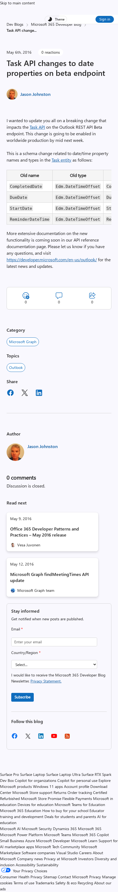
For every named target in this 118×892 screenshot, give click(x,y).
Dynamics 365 (65, 828)
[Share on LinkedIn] (39, 393)
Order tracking (80, 792)
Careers (85, 852)
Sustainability (47, 864)
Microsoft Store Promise (41, 798)
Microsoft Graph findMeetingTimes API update (49, 577)
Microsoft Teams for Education (80, 804)
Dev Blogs (15, 24)
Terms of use (23, 882)
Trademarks (44, 882)
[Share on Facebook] (10, 393)
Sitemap (50, 876)
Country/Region (26, 652)
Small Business (12, 840)
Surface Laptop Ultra (63, 774)
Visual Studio (67, 852)
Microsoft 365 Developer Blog (56, 24)
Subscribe (22, 696)
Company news (30, 858)
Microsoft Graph (22, 341)
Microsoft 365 (90, 828)
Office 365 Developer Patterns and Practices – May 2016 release (44, 532)
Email (17, 629)
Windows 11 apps (48, 786)
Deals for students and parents (70, 816)
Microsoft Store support (32, 792)
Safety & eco (66, 882)
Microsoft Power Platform (21, 834)
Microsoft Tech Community (57, 846)
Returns (60, 792)
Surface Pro (9, 774)
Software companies (38, 852)
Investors (86, 858)
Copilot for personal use (77, 780)
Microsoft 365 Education (20, 810)
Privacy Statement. (45, 681)
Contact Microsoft (73, 876)
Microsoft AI (10, 828)
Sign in (104, 19)
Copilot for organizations (35, 780)
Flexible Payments (77, 798)
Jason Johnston (35, 94)
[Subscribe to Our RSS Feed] (67, 738)
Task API (37, 127)
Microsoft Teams (57, 834)
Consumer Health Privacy (21, 876)
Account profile (76, 786)
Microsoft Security (37, 828)
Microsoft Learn (84, 840)
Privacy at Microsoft (60, 858)
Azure (30, 840)
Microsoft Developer (53, 840)
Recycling (85, 882)
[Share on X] (25, 393)
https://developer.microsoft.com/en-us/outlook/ (52, 259)
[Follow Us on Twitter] (27, 738)
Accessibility (25, 864)
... (35, 30)
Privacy (95, 876)
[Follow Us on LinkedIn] (41, 738)
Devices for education (36, 804)
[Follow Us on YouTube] (54, 738)
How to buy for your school (65, 810)
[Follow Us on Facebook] (14, 738)
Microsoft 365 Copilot (90, 834)
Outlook (16, 367)
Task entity (61, 160)
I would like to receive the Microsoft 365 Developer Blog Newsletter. (58, 678)
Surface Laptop (32, 774)
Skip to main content (17, 2)
